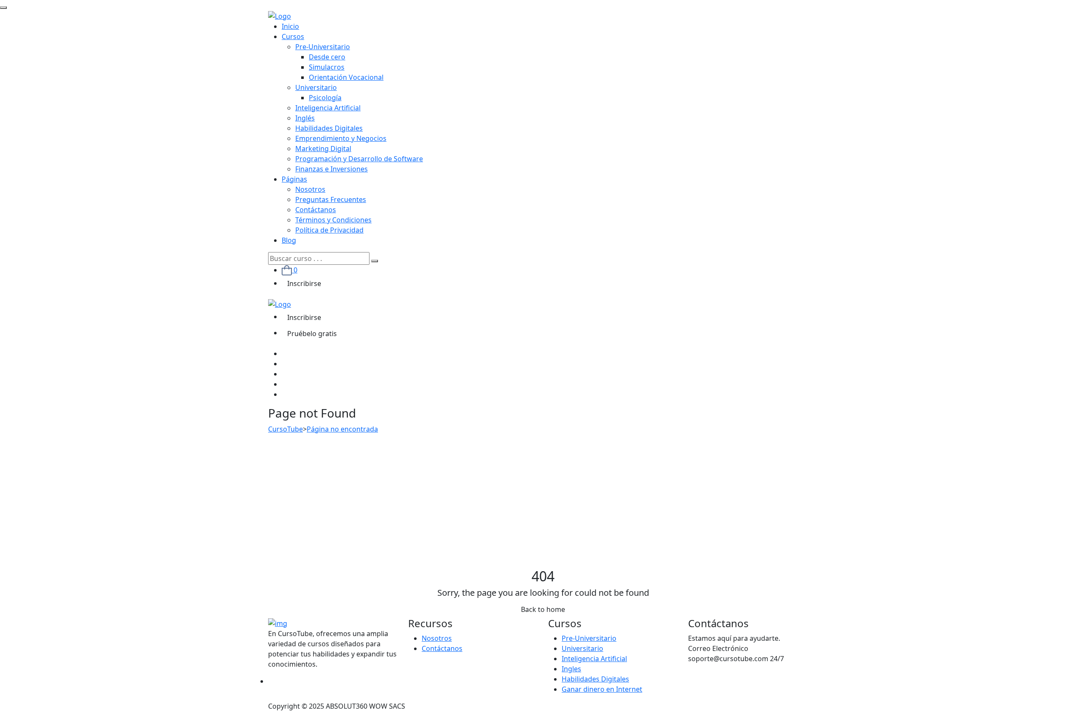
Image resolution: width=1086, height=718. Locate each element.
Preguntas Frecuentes (330, 199)
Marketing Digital (323, 148)
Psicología (325, 97)
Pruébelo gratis (312, 333)
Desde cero (327, 57)
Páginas (294, 179)
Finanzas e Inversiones (331, 169)
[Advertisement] (543, 504)
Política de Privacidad (329, 230)
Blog (289, 240)
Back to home (543, 609)
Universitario (316, 87)
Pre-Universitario (322, 46)
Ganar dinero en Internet (602, 689)
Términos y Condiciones (333, 219)
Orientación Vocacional (346, 77)
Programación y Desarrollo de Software (359, 158)
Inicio (290, 26)
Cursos (293, 36)
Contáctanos (315, 209)
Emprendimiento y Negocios (340, 138)
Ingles (571, 668)
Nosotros (310, 189)
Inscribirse (304, 283)
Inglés (305, 118)
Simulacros (326, 67)
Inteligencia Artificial (328, 107)
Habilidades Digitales (329, 128)
